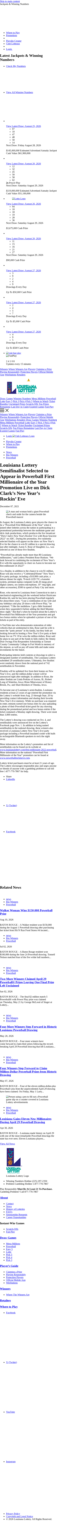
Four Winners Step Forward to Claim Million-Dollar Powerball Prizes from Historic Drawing (28, 1072)
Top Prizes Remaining (23, 428)
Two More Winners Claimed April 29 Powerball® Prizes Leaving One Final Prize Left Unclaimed (27, 982)
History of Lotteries (15, 1209)
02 (13, 180)
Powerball (51, 398)
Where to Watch (40, 401)
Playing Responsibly (10, 372)
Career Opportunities (16, 1217)
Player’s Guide (9, 1265)
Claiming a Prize (44, 369)
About (4, 1197)
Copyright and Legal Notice (19, 1516)
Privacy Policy (13, 1513)
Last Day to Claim (20, 406)
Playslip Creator (13, 41)
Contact (10, 1203)
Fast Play (49, 406)
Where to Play (13, 32)
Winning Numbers (22, 398)
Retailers (21, 374)
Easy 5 (9, 401)
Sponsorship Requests (16, 1214)
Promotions (11, 35)
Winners (4, 369)
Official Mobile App (16, 1280)
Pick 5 (29, 401)
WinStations (10, 374)
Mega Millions (39, 398)
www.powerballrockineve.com (15, 758)
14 (13, 142)
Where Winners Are (18, 369)
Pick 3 (16, 401)
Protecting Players (29, 372)
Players (31, 369)
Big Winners (12, 455)
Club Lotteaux (13, 43)
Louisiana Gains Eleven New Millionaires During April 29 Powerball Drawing (25, 1120)
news (8, 899)
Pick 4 (23, 401)
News (9, 452)
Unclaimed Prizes (17, 404)
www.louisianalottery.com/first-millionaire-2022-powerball (28, 749)
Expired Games (36, 406)
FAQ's (9, 1212)
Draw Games (6, 398)
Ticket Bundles (25, 425)
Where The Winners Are (17, 1294)
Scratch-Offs (32, 404)
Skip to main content (10, 1)
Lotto (2, 401)
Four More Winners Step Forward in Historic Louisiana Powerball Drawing (28, 1028)
